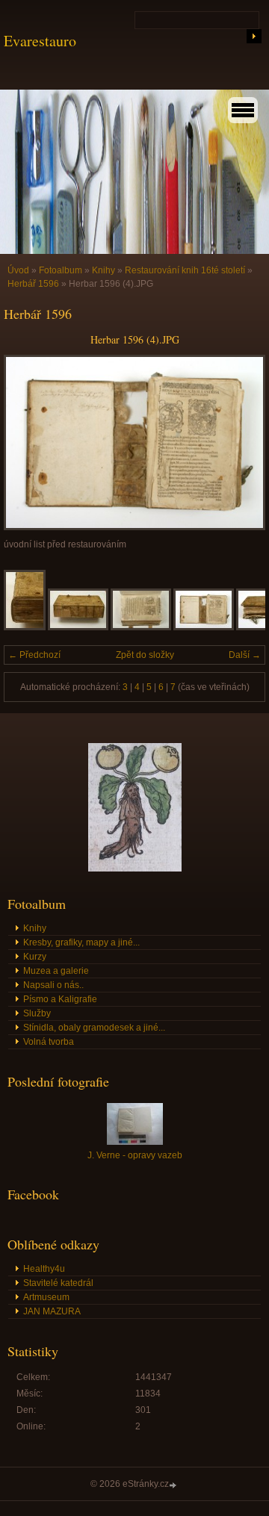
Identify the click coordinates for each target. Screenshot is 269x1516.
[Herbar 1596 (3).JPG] (141, 627)
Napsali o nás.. (53, 985)
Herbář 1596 (33, 284)
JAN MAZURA (52, 1311)
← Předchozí (34, 655)
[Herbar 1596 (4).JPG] (203, 627)
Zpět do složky (145, 655)
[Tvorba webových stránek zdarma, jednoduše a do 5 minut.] (174, 1485)
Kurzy (34, 956)
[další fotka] (241, 442)
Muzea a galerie (56, 971)
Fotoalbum (60, 270)
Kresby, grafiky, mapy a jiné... (81, 942)
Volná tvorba (48, 1042)
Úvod (18, 270)
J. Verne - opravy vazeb (134, 1155)
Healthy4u (44, 1269)
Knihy (103, 270)
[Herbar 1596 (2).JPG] (78, 627)
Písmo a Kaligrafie (60, 999)
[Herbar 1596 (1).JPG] (25, 627)
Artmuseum (46, 1297)
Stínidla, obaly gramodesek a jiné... (94, 1027)
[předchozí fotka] (28, 442)
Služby (37, 1013)
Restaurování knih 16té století (185, 270)
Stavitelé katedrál (58, 1283)
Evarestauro (40, 41)
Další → (245, 655)
